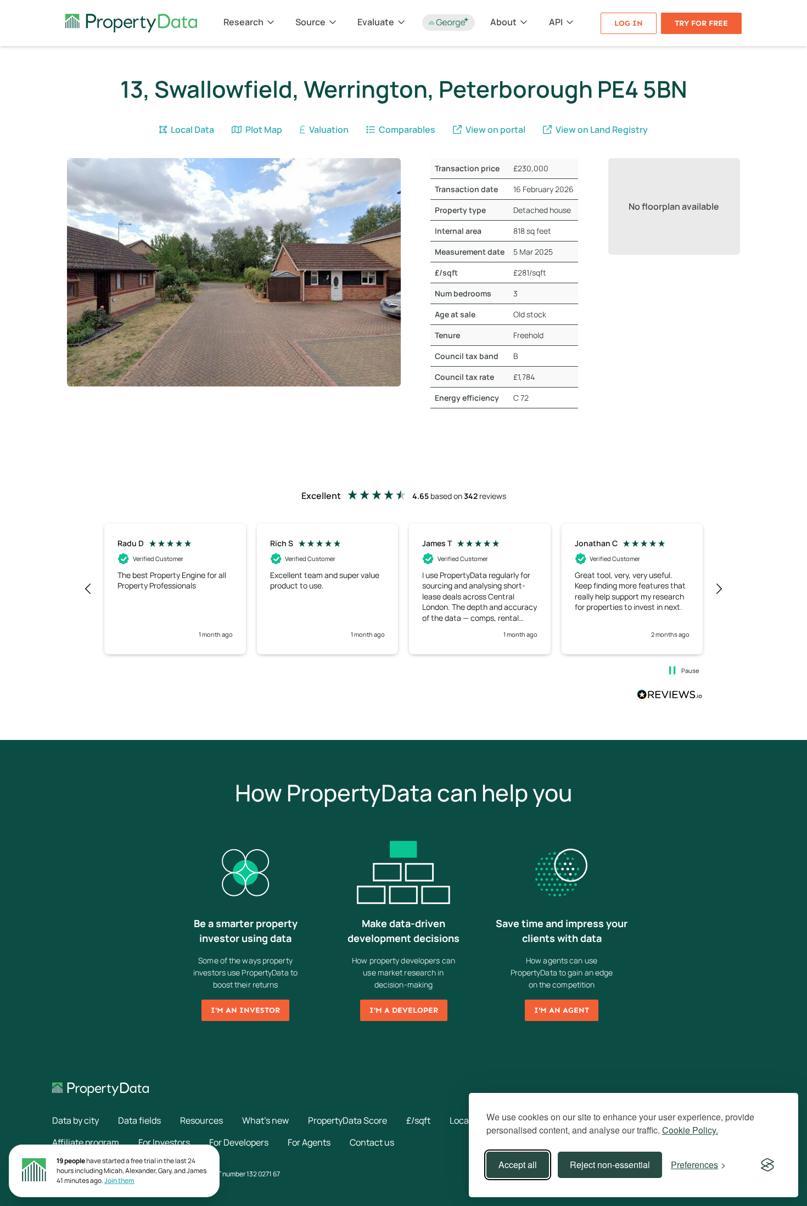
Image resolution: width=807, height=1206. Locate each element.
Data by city (75, 1120)
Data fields (139, 1120)
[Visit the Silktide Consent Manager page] (767, 1165)
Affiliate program (85, 1142)
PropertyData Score (347, 1120)
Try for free (701, 23)
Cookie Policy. (690, 1130)
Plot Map (263, 130)
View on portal (494, 130)
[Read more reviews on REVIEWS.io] (670, 696)
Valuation (328, 130)
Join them (119, 1180)
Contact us (372, 1142)
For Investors (164, 1142)
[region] (403, 589)
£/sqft (418, 1120)
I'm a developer (403, 1010)
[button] (88, 589)
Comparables (406, 130)
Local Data (191, 130)
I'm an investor (245, 1010)
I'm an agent (561, 1010)
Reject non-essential (610, 1164)
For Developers (238, 1142)
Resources (201, 1120)
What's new (265, 1120)
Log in (628, 23)
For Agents (309, 1142)
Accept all (517, 1164)
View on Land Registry (601, 130)
